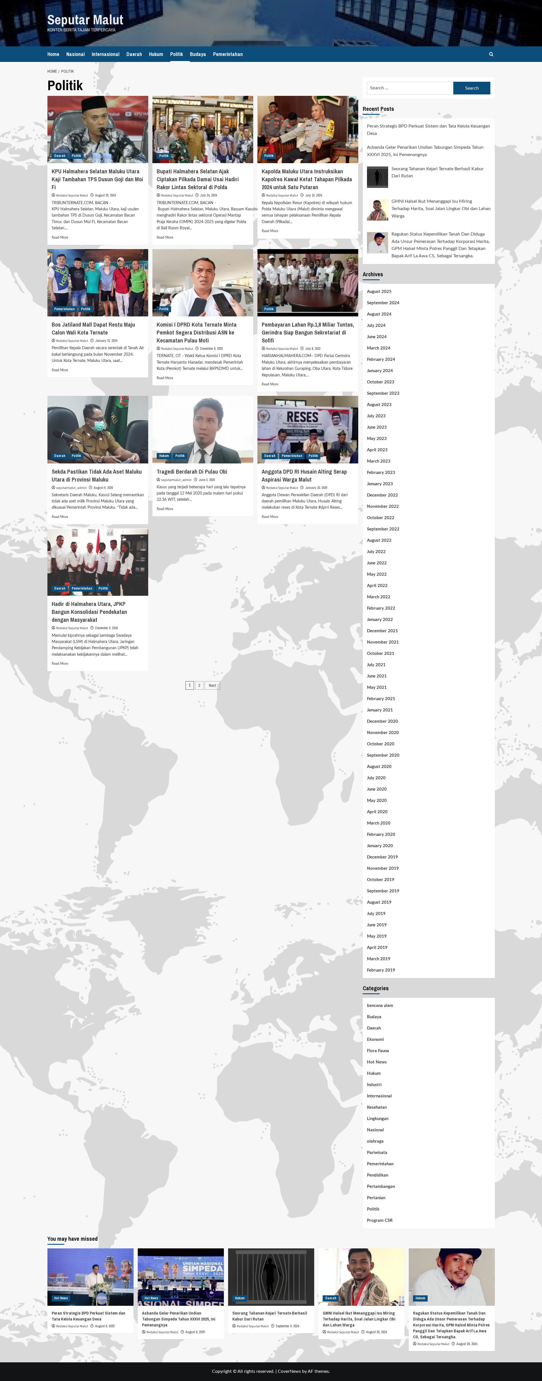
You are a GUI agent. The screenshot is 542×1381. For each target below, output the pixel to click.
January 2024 (380, 371)
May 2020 (377, 801)
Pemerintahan (228, 54)
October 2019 (380, 880)
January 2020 (380, 846)
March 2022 (378, 597)
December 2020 (382, 721)
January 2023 (380, 484)
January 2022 (380, 620)
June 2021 (377, 676)
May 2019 (377, 936)
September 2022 (383, 529)
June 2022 (377, 563)
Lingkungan (377, 1119)
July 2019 (376, 914)
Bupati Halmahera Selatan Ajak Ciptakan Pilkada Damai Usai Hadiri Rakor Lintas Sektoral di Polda (198, 179)
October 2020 (380, 744)
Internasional (105, 54)
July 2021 (376, 665)
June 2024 (377, 337)
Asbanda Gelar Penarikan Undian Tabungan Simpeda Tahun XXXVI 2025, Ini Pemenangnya (178, 1319)
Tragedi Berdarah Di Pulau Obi (192, 471)
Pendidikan (377, 1175)
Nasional (75, 54)
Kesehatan (377, 1107)
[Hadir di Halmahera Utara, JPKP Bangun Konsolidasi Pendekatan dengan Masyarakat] (97, 562)
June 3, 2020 (207, 480)
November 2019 (383, 868)
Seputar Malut (85, 19)
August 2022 (379, 540)
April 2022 (377, 586)
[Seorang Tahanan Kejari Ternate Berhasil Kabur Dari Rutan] (271, 1277)
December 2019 (382, 857)
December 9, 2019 (106, 628)
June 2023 (377, 427)
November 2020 (383, 733)
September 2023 (383, 393)
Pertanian (376, 1198)
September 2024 (383, 303)
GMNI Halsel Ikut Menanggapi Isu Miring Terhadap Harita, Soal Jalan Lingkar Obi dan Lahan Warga (359, 1319)
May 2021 (377, 687)
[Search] (491, 54)
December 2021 (382, 631)
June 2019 (377, 925)
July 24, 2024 (208, 195)
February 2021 (381, 699)
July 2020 (376, 778)
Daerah (134, 54)
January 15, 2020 (316, 487)
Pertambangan (381, 1186)
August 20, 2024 (105, 195)
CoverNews (289, 1371)
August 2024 (379, 314)
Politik (176, 54)
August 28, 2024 (376, 1332)
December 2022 (382, 495)
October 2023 (380, 382)
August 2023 (379, 405)
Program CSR (380, 1220)
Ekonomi (375, 1039)
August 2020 (379, 767)
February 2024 (381, 359)
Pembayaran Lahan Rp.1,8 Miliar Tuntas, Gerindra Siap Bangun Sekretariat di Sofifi (308, 332)
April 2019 (377, 948)
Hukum (156, 54)
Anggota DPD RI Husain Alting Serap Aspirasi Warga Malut (304, 475)
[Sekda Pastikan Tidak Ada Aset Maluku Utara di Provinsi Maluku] (97, 429)
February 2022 (381, 608)
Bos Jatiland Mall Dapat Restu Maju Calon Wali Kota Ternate (93, 328)
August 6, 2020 (103, 487)
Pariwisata (377, 1153)
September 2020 (383, 755)
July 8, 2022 (312, 348)
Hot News (377, 1062)
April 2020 (377, 812)
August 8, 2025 (104, 1326)
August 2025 (379, 292)
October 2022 (380, 518)
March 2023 (378, 461)
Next (212, 685)
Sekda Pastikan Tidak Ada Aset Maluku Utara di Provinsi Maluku (97, 475)
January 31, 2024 (106, 340)
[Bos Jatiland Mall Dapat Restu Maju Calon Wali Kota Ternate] (97, 282)
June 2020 (377, 789)
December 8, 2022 (211, 348)
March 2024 (378, 348)
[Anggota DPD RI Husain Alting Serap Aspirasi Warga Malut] (307, 429)
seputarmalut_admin (71, 487)
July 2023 (376, 416)
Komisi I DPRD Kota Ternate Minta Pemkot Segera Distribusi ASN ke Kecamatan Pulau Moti (197, 332)
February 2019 (381, 970)
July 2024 (376, 325)
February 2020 (381, 834)
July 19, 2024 (313, 195)
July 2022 (376, 552)
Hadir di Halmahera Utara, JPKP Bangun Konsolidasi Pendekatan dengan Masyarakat (89, 611)
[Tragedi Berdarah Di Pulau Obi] (202, 429)
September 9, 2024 (287, 1326)
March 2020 (378, 823)
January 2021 (380, 710)
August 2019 (379, 902)
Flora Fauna (378, 1051)
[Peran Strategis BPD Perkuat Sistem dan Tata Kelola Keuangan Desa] (90, 1277)
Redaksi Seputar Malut (72, 195)
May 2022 (377, 574)
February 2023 (381, 473)
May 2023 (377, 439)
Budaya (198, 54)
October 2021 (380, 653)
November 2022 (383, 506)
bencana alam (380, 1006)
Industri (374, 1085)
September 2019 (383, 891)
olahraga (375, 1141)
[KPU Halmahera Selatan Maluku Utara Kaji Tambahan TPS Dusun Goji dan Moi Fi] (97, 129)
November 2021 (383, 642)
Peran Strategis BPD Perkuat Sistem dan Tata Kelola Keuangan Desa (88, 1316)
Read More (60, 237)
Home (53, 54)
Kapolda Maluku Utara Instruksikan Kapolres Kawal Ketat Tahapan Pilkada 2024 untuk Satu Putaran (307, 179)
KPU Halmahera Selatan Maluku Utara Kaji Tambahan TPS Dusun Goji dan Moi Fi (97, 179)
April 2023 (377, 450)
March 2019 (378, 959)
